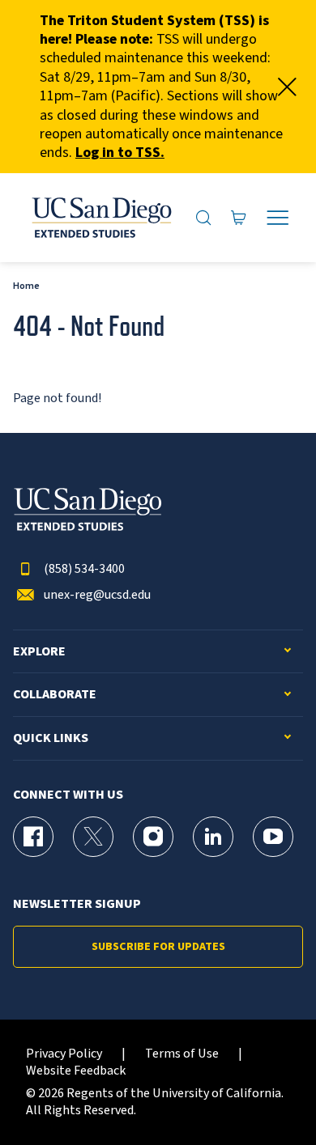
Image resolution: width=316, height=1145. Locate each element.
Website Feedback (76, 1070)
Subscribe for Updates (158, 947)
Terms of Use (182, 1053)
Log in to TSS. (119, 152)
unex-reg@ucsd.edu (97, 595)
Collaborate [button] (54, 694)
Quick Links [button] (50, 738)
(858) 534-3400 (84, 569)
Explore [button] (39, 651)
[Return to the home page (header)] (100, 217)
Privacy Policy (64, 1053)
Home (26, 286)
